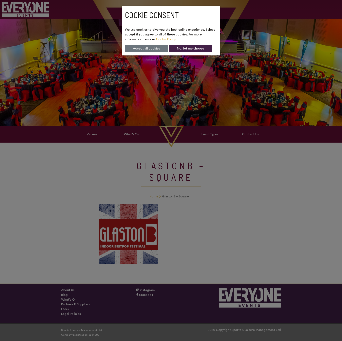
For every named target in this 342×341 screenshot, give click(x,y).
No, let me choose (190, 48)
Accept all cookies (146, 48)
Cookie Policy (166, 39)
